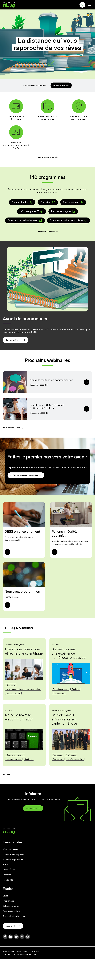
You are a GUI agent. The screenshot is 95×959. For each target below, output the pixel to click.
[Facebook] (5, 936)
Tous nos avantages (45, 157)
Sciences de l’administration (23, 220)
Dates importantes (11, 906)
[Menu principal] (89, 5)
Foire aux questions (11, 911)
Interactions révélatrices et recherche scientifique (24, 651)
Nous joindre (11, 926)
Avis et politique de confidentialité (15, 951)
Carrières (7, 874)
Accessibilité (36, 951)
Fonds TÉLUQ (9, 869)
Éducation (45, 202)
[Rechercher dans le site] (82, 5)
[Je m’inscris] (86, 382)
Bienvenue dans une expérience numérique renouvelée (69, 653)
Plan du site (8, 880)
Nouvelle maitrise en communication (19, 717)
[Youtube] (27, 936)
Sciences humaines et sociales (66, 220)
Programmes (8, 901)
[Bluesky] (16, 936)
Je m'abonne (31, 808)
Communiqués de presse (13, 854)
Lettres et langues (61, 211)
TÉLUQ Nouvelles (10, 849)
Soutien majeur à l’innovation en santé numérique (64, 719)
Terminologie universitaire (14, 916)
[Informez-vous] (54, 552)
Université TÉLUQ (9, 954)
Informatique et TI (29, 211)
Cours (5, 896)
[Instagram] (22, 936)
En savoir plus (59, 85)
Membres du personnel (13, 859)
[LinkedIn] (10, 936)
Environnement (71, 202)
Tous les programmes (46, 231)
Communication (20, 202)
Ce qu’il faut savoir (14, 340)
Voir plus (6, 774)
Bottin (5, 864)
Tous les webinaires (11, 428)
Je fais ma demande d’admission (24, 475)
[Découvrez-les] (7, 605)
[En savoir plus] (7, 552)
